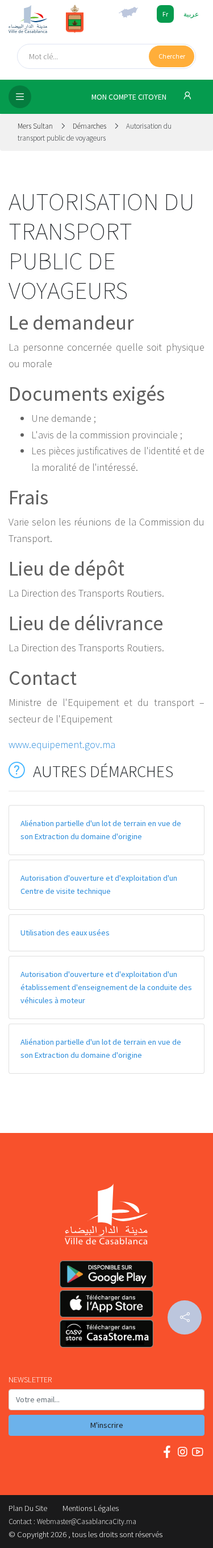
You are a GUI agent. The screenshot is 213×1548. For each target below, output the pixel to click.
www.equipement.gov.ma (62, 744)
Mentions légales (90, 1508)
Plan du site (28, 1508)
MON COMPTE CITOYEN (129, 97)
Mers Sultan (36, 126)
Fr (165, 14)
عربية (191, 14)
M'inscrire (106, 1425)
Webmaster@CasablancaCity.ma (86, 1521)
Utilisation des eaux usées (65, 932)
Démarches (89, 126)
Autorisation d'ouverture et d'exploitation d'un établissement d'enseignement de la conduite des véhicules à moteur (106, 987)
